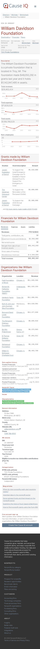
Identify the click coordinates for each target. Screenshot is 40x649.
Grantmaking (5, 37)
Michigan (14, 15)
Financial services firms (12, 603)
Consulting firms (10, 611)
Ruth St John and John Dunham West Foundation (8, 306)
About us (7, 633)
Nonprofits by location (12, 570)
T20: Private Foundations (10, 52)
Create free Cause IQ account (21, 525)
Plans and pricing (10, 589)
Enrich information (10, 587)
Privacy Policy (25, 640)
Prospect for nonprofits (12, 579)
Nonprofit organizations (12, 606)
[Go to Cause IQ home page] (15, 6)
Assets (23, 227)
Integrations (8, 630)
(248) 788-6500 (10, 434)
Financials (15, 37)
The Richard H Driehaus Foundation (7, 323)
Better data (8, 625)
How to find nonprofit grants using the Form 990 (20, 507)
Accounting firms (10, 598)
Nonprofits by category (12, 567)
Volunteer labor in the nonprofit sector (16, 495)
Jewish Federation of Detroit (6, 172)
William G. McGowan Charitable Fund (7, 353)
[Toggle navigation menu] (35, 6)
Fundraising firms (10, 609)
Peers (23, 37)
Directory (6, 15)
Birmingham (24, 15)
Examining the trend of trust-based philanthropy (20, 504)
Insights (7, 623)
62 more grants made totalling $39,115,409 (21, 209)
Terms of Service (10, 640)
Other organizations (11, 614)
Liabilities (32, 227)
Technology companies (12, 601)
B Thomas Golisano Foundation (6, 338)
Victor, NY (20, 336)
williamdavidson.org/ (11, 429)
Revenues (4, 227)
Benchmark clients (11, 584)
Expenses (14, 227)
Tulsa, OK (20, 297)
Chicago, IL (21, 280)
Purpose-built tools (11, 628)
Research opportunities (12, 581)
